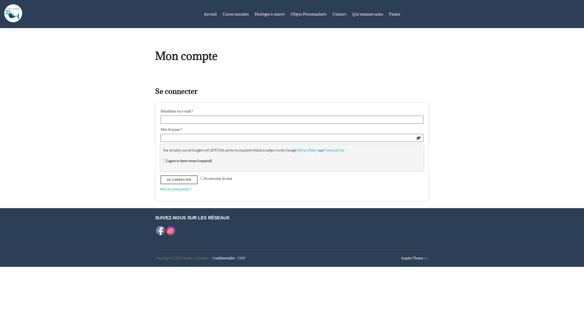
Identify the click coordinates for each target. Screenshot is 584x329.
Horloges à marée (270, 14)
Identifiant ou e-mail (185, 111)
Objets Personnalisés (308, 14)
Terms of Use (334, 150)
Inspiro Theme (412, 258)
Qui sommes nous (367, 14)
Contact (339, 14)
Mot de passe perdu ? (175, 189)
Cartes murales (236, 14)
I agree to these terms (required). (189, 161)
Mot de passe (179, 129)
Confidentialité (223, 258)
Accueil (210, 14)
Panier (394, 14)
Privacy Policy (307, 150)
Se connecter (179, 179)
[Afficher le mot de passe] (418, 138)
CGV (241, 258)
